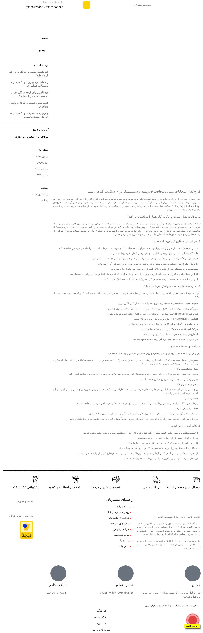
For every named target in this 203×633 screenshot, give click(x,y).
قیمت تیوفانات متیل (118, 313)
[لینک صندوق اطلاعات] (48, 5)
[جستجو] (86, 5)
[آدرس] (193, 573)
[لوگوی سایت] (187, 4)
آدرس (196, 585)
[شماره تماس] (126, 573)
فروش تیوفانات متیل (98, 413)
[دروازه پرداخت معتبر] (26, 529)
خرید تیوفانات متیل (121, 253)
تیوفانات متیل (194, 206)
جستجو (42, 50)
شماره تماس (124, 585)
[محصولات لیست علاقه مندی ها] (17, 5)
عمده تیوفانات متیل (128, 448)
